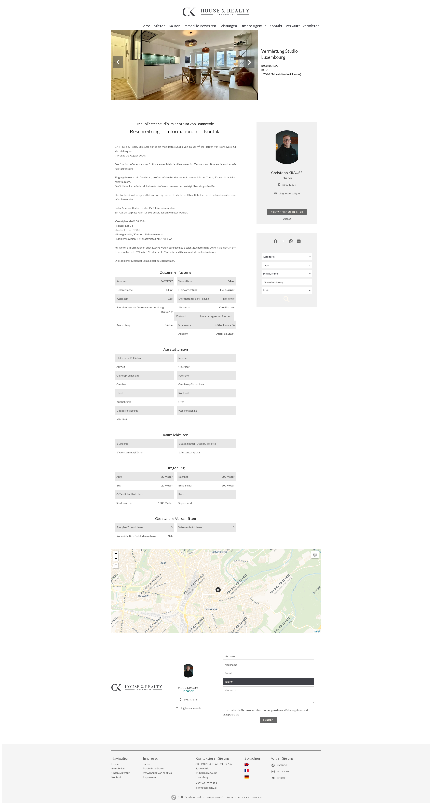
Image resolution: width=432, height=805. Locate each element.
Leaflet (317, 631)
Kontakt (212, 131)
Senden (268, 720)
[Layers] (315, 554)
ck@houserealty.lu (289, 193)
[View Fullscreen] (115, 565)
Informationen (181, 131)
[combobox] (287, 256)
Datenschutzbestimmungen (258, 710)
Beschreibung (145, 131)
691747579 (289, 184)
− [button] (116, 558)
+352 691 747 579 (206, 783)
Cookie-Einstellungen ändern (191, 797)
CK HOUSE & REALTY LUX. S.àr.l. (214, 764)
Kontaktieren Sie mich (287, 212)
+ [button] (116, 553)
